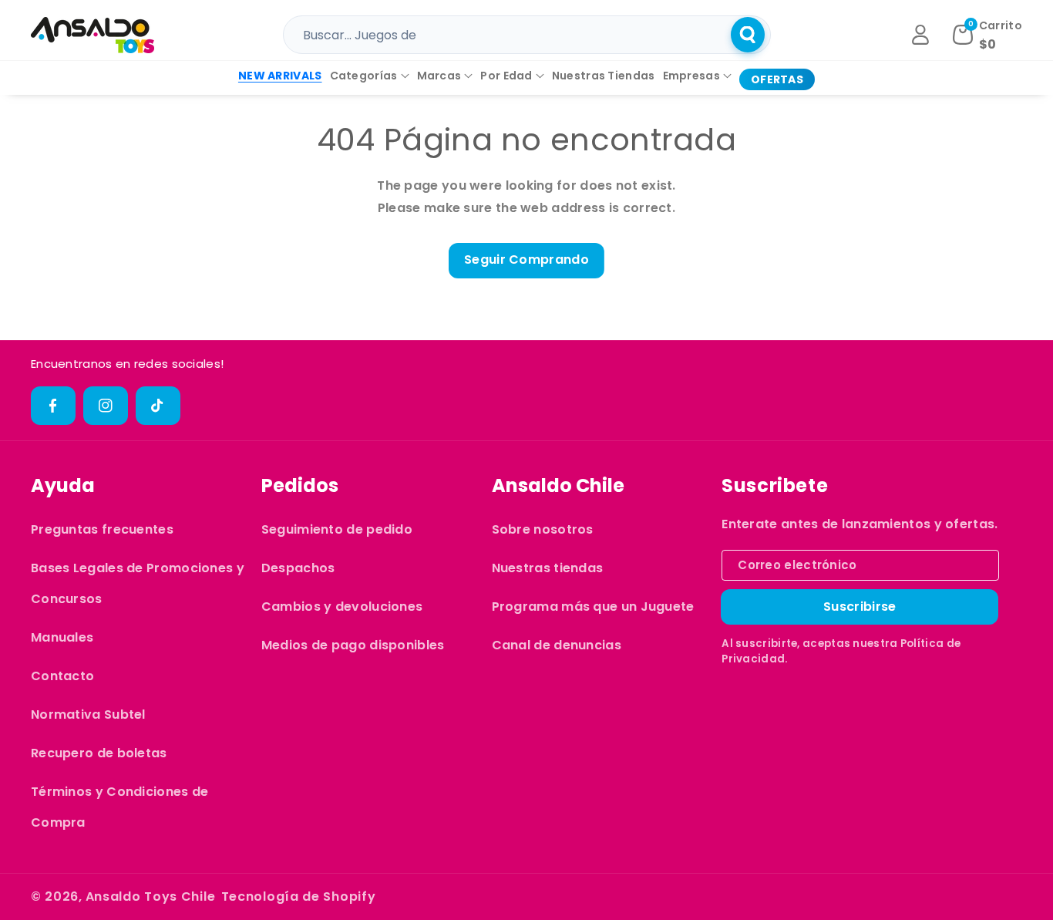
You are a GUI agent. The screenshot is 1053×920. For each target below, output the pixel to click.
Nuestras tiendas (548, 568)
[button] (369, 76)
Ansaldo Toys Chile (151, 896)
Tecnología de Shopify (298, 896)
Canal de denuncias (556, 645)
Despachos (298, 568)
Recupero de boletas (99, 753)
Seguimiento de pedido (336, 529)
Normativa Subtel (88, 714)
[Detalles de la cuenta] (920, 35)
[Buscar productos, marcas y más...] (748, 34)
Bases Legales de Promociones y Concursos (137, 583)
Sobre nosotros (543, 529)
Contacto (62, 676)
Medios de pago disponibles (353, 645)
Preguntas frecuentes (102, 529)
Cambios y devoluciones (342, 606)
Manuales (62, 637)
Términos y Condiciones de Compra (120, 807)
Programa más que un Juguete (593, 606)
